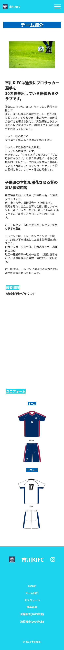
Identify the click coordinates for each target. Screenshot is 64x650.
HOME (32, 586)
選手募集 (32, 607)
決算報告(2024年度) (32, 621)
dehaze (57, 7)
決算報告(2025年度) (32, 614)
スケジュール (32, 600)
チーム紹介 (32, 593)
